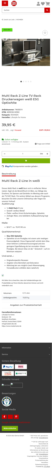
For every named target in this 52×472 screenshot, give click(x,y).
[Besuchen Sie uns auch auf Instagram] (10, 417)
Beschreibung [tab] (9, 174)
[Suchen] (47, 10)
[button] (38, 4)
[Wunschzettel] (43, 4)
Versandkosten (43, 438)
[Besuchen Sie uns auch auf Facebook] (4, 417)
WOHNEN (14, 115)
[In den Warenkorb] (4, 27)
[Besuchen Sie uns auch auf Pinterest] (16, 417)
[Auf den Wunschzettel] (45, 32)
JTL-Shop (47, 466)
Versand (17, 130)
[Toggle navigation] (5, 2)
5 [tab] (30, 81)
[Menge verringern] (4, 153)
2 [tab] (23, 81)
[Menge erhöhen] (47, 153)
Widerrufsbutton (10, 428)
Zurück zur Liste (8, 20)
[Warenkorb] (47, 4)
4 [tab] (28, 81)
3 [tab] (26, 81)
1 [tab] (21, 81)
